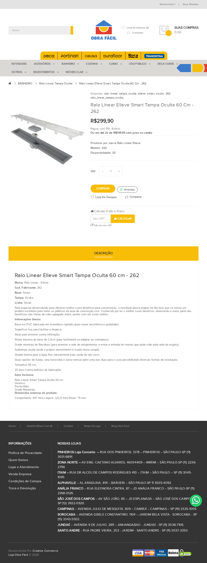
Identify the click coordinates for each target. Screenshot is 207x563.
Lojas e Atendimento (23, 467)
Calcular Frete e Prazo (109, 211)
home (12, 426)
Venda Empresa (19, 474)
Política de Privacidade (25, 453)
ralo (106, 93)
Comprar (103, 188)
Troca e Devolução (22, 488)
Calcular (125, 218)
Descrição (103, 253)
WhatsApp (129, 189)
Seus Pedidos (191, 4)
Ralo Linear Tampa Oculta (55, 83)
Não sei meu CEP (102, 225)
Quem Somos (18, 460)
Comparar (136, 196)
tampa (123, 93)
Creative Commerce (45, 550)
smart (150, 93)
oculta (132, 93)
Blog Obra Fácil (120, 426)
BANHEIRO (25, 83)
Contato (68, 426)
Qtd (93, 171)
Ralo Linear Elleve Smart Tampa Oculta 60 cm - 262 (113, 83)
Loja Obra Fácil (18, 555)
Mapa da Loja (92, 426)
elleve (142, 93)
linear (114, 93)
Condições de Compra (24, 481)
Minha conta (167, 4)
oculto (160, 93)
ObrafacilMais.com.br (40, 426)
